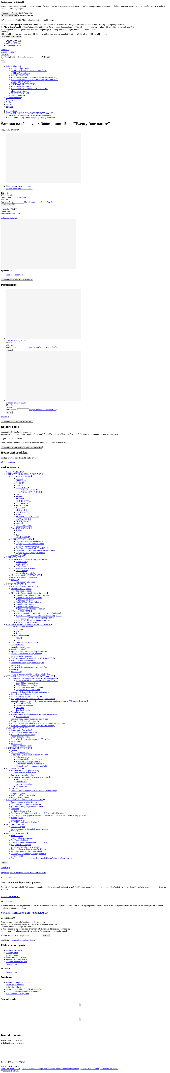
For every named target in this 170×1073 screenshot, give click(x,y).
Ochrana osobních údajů (31, 1069)
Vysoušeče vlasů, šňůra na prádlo (24, 694)
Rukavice (14, 750)
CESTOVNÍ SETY (24, 526)
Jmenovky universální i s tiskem (23, 775)
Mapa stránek (47, 1069)
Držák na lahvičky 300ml (16, 340)
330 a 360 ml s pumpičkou (26, 685)
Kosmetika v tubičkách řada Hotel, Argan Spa (24, 989)
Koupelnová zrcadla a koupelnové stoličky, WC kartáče (33, 699)
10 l (17, 535)
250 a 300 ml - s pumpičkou (27, 683)
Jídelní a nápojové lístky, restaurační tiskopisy (29, 849)
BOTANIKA (21, 481)
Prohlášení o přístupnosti (10, 1069)
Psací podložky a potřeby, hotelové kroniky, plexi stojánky (34, 791)
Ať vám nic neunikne (9, 935)
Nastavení (5, 13)
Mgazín (4, 863)
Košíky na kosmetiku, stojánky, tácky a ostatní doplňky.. (33, 726)
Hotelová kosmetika (14, 950)
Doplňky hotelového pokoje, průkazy (25, 847)
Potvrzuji (4, 32)
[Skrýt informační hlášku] (106, 34)
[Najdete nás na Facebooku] (85, 1015)
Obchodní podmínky (14, 98)
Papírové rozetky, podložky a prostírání (26, 851)
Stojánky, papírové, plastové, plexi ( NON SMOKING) (33, 658)
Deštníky (14, 788)
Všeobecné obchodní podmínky (66, 1069)
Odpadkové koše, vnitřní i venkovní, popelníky (30, 777)
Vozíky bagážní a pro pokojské (23, 795)
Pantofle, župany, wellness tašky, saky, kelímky (29, 829)
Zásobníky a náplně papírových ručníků (31, 766)
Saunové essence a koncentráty (23, 735)
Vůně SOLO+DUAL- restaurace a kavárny (33, 620)
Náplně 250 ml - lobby (25, 600)
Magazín (9, 107)
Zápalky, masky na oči (20, 797)
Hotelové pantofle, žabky (21, 627)
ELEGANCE (21, 510)
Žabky (18, 633)
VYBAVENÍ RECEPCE (21, 86)
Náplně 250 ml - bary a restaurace (29, 598)
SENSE (19, 496)
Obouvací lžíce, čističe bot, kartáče (24, 642)
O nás (8, 102)
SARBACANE (22, 505)
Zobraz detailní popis (9, 218)
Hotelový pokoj (12, 955)
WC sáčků (20, 708)
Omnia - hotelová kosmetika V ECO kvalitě (23, 991)
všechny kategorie (18, 95)
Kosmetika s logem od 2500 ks (18, 982)
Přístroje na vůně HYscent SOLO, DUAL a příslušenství (38, 613)
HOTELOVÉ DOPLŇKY (22, 539)
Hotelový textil (17, 856)
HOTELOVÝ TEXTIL (20, 73)
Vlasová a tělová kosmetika (21, 838)
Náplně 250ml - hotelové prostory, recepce (32, 595)
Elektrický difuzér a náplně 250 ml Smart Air (29, 593)
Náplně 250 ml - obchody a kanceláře (30, 609)
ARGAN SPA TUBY (29, 490)
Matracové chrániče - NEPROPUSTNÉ (26, 575)
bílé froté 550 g (22, 564)
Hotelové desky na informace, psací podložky (29, 667)
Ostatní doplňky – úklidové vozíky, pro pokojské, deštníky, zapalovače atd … (41, 858)
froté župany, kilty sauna (25, 582)
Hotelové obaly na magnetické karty (25, 770)
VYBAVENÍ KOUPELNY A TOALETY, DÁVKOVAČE (34, 80)
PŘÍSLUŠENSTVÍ (23, 537)
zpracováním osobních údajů (23, 940)
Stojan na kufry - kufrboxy (21, 656)
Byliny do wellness (13, 987)
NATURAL (21, 508)
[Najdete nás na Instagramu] (85, 1030)
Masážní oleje (16, 743)
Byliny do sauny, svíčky (20, 737)
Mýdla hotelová (17, 836)
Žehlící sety (15, 665)
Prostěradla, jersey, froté (25, 573)
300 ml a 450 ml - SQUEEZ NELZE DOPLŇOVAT (37, 681)
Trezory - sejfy (16, 672)
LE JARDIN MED (23, 521)
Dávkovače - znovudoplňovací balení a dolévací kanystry (34, 678)
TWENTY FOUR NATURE (27, 517)
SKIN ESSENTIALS (24, 501)
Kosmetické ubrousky (24, 705)
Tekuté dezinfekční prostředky (28, 761)
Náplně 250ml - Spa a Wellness (28, 602)
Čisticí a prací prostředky (20, 752)
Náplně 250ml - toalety (25, 604)
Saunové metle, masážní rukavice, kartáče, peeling (30, 739)
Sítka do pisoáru (22, 717)
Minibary (14, 669)
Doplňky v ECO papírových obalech (30, 553)
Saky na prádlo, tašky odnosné (23, 660)
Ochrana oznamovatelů (90, 1069)
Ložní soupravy (22, 571)
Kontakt (9, 104)
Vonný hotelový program (16, 957)
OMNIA (19, 485)
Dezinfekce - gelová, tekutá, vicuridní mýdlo (28, 755)
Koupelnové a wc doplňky (21, 845)
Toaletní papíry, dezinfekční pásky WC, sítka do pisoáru (33, 714)
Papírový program (18, 827)
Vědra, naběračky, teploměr (22, 730)
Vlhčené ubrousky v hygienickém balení (27, 806)
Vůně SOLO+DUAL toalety (27, 622)
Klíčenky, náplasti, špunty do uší (23, 773)
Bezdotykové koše (23, 779)
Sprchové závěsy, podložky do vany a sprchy (28, 696)
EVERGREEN (22, 503)
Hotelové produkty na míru (16, 962)
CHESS (19, 494)
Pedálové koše (21, 782)
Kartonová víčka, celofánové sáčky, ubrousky (29, 842)
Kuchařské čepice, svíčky (21, 811)
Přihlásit (46, 936)
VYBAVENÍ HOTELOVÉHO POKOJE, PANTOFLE (33, 77)
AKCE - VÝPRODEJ (20, 68)
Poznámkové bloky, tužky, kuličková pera (27, 663)
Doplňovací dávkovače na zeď (28, 690)
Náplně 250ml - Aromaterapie (27, 606)
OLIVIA (19, 478)
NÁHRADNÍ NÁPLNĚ (21, 528)
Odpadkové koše (17, 645)
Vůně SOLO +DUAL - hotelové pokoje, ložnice (35, 618)
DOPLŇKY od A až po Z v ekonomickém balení (35, 550)
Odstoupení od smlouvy (109, 1069)
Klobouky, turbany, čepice (21, 746)
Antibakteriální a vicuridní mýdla (29, 759)
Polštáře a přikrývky (19, 636)
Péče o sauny (16, 741)
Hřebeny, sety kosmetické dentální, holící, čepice (30, 692)
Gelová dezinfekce (23, 757)
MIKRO (19, 638)
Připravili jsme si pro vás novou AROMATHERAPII (23, 873)
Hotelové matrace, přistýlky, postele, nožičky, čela (30, 674)
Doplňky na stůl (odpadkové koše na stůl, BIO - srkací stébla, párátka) (38, 813)
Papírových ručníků (23, 703)
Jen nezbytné (17, 13)
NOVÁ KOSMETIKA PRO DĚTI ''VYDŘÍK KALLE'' (24, 913)
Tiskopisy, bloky (17, 818)
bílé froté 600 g (22, 566)
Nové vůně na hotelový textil (17, 994)
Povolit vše (28, 13)
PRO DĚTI (20, 523)
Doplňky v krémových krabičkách (29, 541)
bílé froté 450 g (22, 562)
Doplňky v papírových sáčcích (28, 546)
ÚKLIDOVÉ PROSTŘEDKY (23, 84)
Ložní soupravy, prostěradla (22, 568)
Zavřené (19, 631)
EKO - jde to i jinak (19, 91)
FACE (18, 640)
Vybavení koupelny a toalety (17, 959)
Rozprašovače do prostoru (21, 589)
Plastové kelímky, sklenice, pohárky (25, 721)
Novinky (9, 100)
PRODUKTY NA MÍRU (21, 93)
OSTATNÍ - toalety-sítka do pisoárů (25, 822)
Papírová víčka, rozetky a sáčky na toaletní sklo (29, 719)
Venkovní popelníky (24, 784)
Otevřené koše (21, 786)
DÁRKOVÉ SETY (19, 555)
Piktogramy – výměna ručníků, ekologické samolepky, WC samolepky (38, 723)
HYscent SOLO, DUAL (21, 611)
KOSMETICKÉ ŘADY (21, 476)
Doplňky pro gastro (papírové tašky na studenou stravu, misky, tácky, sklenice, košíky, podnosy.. (49, 815)
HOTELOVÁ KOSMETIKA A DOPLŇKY (29, 71)
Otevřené (19, 629)
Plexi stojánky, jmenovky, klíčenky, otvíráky (28, 854)
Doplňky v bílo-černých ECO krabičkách (32, 548)
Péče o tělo (15, 831)
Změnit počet (6, 202)
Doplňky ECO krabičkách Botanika (30, 544)
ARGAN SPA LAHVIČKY (32, 492)
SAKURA (20, 483)
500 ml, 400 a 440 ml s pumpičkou (29, 687)
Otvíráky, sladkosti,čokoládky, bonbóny (26, 654)
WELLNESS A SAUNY (21, 82)
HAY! (18, 514)
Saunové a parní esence (15, 985)
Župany (14, 580)
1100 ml (19, 530)
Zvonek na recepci (18, 793)
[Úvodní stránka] (8, 52)
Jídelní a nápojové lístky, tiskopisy (24, 802)
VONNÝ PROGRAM (20, 75)
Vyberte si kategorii (13, 66)
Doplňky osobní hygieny (20, 840)
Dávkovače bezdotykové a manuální (30, 764)
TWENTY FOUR (23, 499)
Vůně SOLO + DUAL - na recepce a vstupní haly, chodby (39, 615)
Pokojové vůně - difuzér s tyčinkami (25, 586)
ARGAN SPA (22, 487)
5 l (17, 532)
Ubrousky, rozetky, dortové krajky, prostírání (28, 804)
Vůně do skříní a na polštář (21, 591)
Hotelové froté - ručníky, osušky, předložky (28, 559)
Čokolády (15, 809)
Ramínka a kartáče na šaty (21, 647)
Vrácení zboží (11, 964)
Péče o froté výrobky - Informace (24, 577)
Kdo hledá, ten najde (9, 57)
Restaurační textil (18, 820)
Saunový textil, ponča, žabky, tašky (25, 732)
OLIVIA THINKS (23, 519)
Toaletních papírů (23, 710)
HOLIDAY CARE (23, 512)
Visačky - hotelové (18, 649)
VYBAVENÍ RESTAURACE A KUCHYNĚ (29, 89)
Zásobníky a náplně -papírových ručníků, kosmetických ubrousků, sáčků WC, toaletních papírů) (49, 701)
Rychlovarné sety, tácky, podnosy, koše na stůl (29, 651)
